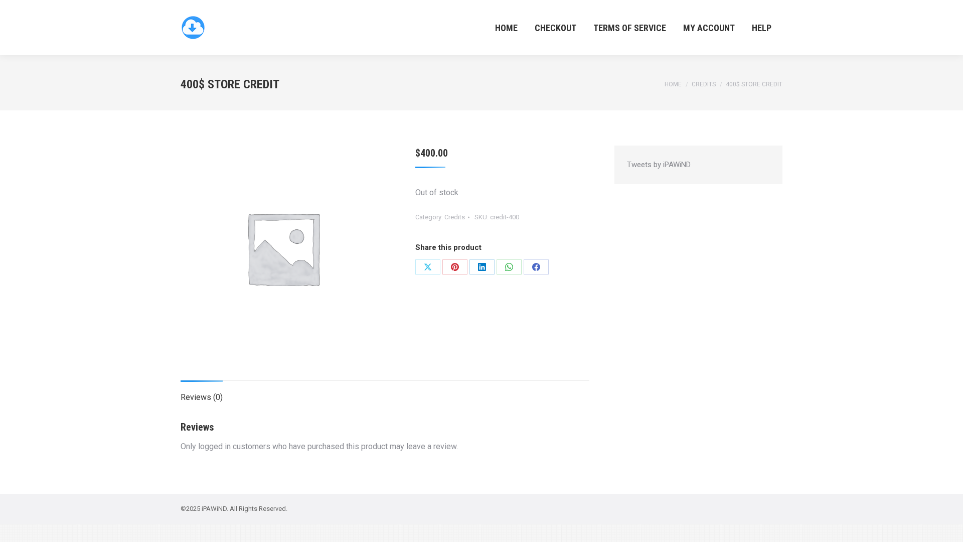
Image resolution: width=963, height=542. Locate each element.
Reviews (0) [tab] (202, 397)
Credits (454, 217)
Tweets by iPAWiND (659, 164)
